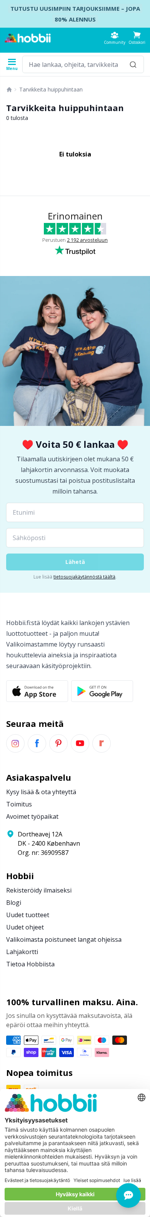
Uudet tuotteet (27, 915)
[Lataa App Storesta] (37, 691)
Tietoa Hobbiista (30, 964)
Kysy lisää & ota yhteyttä (41, 792)
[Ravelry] (101, 743)
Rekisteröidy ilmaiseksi (39, 890)
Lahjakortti (22, 952)
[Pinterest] (58, 743)
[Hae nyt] (133, 64)
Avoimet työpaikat (32, 816)
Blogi (13, 902)
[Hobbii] (28, 38)
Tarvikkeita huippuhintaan (51, 89)
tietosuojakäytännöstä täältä (84, 577)
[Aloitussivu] (9, 89)
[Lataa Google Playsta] (102, 691)
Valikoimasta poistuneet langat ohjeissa (64, 939)
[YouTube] (80, 743)
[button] (136, 38)
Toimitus (19, 804)
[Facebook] (37, 743)
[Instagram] (15, 743)
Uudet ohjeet (25, 927)
